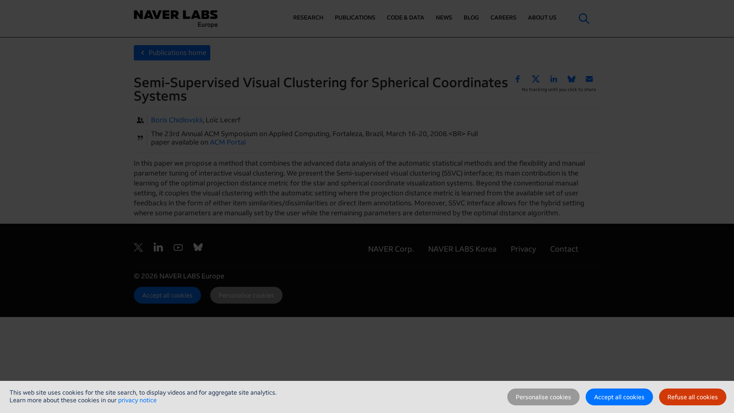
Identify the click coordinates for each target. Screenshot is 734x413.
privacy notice (137, 400)
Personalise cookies (543, 397)
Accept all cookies (619, 397)
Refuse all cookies (692, 397)
